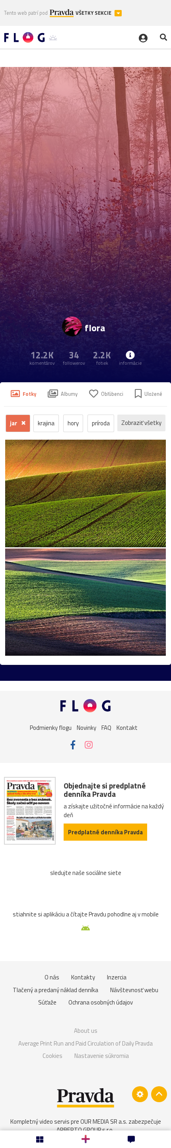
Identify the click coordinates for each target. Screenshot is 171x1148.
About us (85, 1030)
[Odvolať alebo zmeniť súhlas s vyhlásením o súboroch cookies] (140, 1094)
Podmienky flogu (51, 727)
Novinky (86, 727)
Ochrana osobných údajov (100, 1002)
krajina (46, 423)
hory (73, 423)
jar (14, 423)
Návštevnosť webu (134, 990)
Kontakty (83, 977)
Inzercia (116, 977)
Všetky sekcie (94, 13)
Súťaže (47, 1002)
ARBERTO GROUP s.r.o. (85, 1129)
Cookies (52, 1056)
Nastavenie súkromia (101, 1056)
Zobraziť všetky (141, 422)
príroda (101, 423)
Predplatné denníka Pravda (105, 832)
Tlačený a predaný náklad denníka (55, 990)
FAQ (106, 727)
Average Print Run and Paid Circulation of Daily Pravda (85, 1043)
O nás (52, 977)
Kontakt (127, 727)
